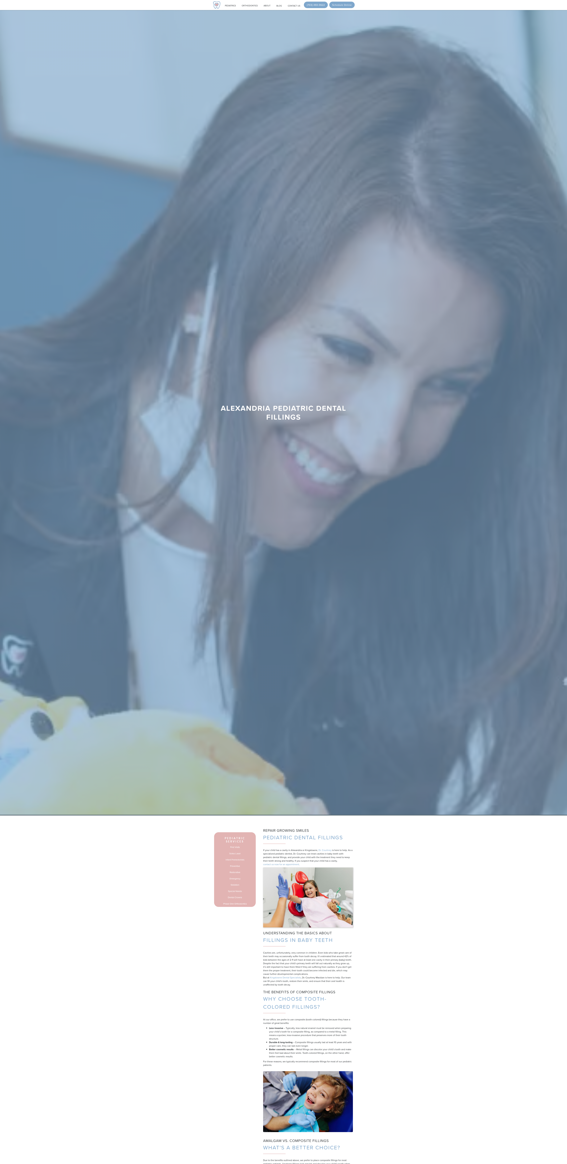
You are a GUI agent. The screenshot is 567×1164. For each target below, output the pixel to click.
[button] (230, 5)
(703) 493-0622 (316, 5)
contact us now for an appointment (281, 864)
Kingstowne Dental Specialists (285, 977)
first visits (235, 847)
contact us (294, 5)
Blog (279, 5)
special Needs (235, 891)
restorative (235, 872)
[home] (217, 5)
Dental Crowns (235, 897)
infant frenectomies (235, 859)
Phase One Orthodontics (235, 903)
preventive (235, 866)
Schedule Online (342, 5)
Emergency (235, 878)
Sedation (235, 885)
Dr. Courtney (324, 850)
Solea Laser (235, 853)
